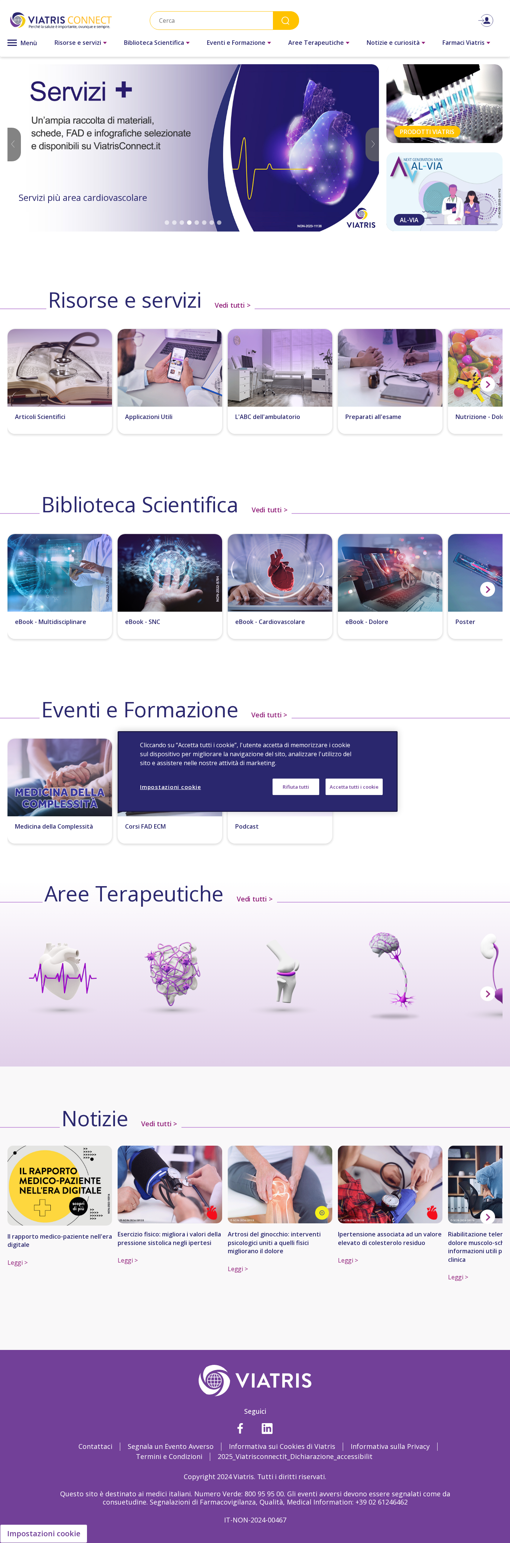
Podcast (247, 826)
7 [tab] (211, 222)
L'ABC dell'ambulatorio (267, 416)
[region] (258, 771)
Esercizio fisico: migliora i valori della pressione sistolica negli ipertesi (169, 1238)
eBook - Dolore (366, 621)
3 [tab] (182, 222)
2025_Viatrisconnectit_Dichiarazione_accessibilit (295, 1456)
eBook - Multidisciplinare (50, 621)
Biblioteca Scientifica (154, 42)
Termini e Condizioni (169, 1456)
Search (286, 20)
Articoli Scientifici (40, 416)
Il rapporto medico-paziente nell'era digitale (59, 1240)
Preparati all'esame (373, 416)
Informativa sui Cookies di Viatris (282, 1446)
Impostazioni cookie (43, 1533)
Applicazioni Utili (148, 416)
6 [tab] (204, 222)
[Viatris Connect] (61, 20)
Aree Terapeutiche (316, 42)
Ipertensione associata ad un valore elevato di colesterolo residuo (390, 1238)
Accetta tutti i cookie (354, 786)
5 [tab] (197, 222)
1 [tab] (167, 222)
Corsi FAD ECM (145, 826)
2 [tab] (174, 222)
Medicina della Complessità (54, 826)
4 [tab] (189, 222)
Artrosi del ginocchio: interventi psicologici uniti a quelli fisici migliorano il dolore (274, 1242)
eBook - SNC (142, 621)
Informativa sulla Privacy (390, 1446)
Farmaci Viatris (463, 42)
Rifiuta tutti (296, 786)
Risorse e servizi (78, 42)
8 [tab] (219, 222)
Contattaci (95, 1446)
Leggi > (17, 1262)
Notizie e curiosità (393, 42)
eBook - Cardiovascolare (270, 621)
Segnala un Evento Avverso (171, 1446)
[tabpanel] (193, 147)
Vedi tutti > (231, 305)
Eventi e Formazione (236, 42)
